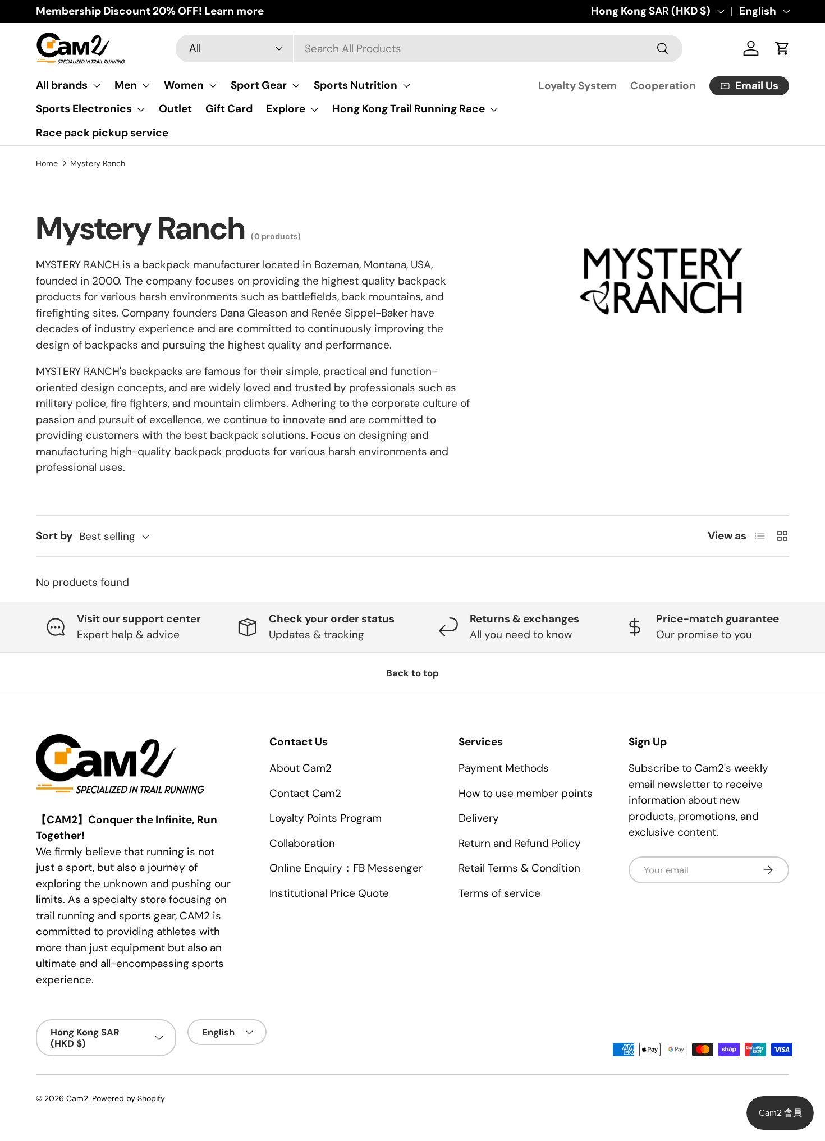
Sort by (54, 536)
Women (184, 85)
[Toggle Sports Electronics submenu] (141, 109)
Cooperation (663, 86)
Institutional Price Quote (329, 893)
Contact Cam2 (305, 793)
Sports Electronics (84, 109)
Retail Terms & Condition (519, 868)
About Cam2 (300, 768)
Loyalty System (577, 86)
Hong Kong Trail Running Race (408, 109)
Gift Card (229, 109)
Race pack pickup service (102, 133)
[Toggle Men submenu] (146, 85)
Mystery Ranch (97, 163)
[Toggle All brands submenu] (96, 85)
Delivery (479, 818)
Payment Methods (504, 768)
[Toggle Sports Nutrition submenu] (406, 85)
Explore (285, 109)
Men (125, 85)
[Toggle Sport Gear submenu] (295, 85)
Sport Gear (259, 85)
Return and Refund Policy (520, 843)
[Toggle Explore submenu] (314, 109)
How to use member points (526, 793)
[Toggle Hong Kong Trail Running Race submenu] (494, 109)
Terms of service (499, 893)
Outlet (175, 109)
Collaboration (302, 843)
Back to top (412, 673)
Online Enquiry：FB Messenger (346, 868)
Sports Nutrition (355, 85)
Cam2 (77, 1098)
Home (47, 163)
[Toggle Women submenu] (212, 85)
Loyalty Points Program (325, 818)
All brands (62, 85)
